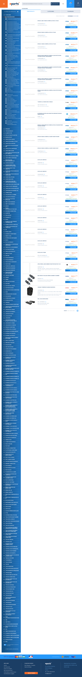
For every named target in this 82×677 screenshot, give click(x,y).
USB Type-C (7, 621)
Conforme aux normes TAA (11, 190)
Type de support (9, 608)
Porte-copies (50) (10, 99)
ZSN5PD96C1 (40, 209)
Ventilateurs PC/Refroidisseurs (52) (11, 124)
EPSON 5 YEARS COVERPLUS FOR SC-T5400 (47, 32)
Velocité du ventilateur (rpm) (11, 627)
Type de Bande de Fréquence (12, 570)
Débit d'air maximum (10, 201)
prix (6, 641)
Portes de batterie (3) (11, 100)
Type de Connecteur (10, 576)
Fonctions (8, 263)
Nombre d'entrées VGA (10, 418)
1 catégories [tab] (50, 11)
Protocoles (8, 469)
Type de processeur (10, 600)
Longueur (7, 317)
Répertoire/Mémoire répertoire (10, 488)
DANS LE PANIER (73, 27)
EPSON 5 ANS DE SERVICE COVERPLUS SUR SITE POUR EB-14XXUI (50, 91)
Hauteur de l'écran (10, 285)
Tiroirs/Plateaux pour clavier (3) (13, 119)
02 (68, 310)
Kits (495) (8, 88)
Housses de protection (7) (12, 81)
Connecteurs (8, 192)
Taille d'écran (8, 523)
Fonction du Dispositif (10, 261)
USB (6, 619)
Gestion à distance (9, 281)
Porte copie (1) (10, 98)
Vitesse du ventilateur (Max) (12, 635)
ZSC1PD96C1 (40, 185)
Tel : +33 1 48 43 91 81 (50, 671)
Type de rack (8, 602)
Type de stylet (8, 606)
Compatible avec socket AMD (12, 184)
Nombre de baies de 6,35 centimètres (10, 366)
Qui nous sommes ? (8, 670)
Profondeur (8, 465)
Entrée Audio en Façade (11, 237)
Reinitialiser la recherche (12, 649)
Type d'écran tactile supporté (10, 611)
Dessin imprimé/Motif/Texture (11, 208)
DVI (6, 229)
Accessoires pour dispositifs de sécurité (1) (13, 36)
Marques (7, 128)
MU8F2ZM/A (40, 266)
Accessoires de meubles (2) (13, 23)
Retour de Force (9, 500)
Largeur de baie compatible (12, 304)
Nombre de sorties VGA (10, 400)
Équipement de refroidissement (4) (11, 77)
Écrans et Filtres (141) (11, 75)
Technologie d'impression (11, 548)
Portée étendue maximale (11, 461)
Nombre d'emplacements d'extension (11, 403)
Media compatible (9, 340)
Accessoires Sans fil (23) (12, 55)
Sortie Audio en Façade (10, 504)
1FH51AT (39, 116)
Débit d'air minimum (10, 203)
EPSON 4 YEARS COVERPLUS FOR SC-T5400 (47, 43)
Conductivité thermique (11, 186)
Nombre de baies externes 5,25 (11, 374)
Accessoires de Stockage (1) (13, 25)
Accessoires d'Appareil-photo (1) (13, 20)
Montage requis (9, 353)
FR (63, 3)
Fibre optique (8, 253)
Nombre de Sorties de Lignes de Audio (12, 392)
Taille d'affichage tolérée (11, 517)
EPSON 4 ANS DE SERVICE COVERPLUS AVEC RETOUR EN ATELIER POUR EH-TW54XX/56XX (49, 67)
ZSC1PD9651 (40, 232)
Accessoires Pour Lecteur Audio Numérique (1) (13, 41)
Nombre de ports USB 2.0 (11, 387)
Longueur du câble (10, 322)
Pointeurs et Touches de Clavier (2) (12, 96)
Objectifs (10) (9, 90)
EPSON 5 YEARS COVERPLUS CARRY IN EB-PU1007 (48, 148)
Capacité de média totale (11, 141)
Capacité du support (10, 143)
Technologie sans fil (10, 552)
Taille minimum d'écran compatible (11, 537)
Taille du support (9, 525)
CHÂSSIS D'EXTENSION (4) (12, 71)
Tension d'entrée (9, 558)
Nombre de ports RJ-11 (10, 380)
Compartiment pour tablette (10, 168)
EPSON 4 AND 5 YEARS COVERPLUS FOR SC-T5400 (48, 20)
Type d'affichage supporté (11, 568)
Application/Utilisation (11, 135)
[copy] (44, 23)
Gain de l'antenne (9, 275)
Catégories (8, 14)
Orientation (8, 439)
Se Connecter (7, 667)
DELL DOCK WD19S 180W (43, 298)
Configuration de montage (12, 188)
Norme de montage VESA (11, 435)
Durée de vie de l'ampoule (11, 224)
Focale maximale (9, 257)
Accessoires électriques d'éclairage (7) (12, 30)
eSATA (6, 240)
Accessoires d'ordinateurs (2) (13, 28)
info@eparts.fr (48, 673)
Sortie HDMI (8, 506)
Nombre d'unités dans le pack (11, 421)
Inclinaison (8, 296)
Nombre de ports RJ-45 (10, 382)
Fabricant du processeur (11, 247)
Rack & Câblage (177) (11, 101)
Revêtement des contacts (11, 502)
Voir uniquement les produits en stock (12, 645)
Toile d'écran (8, 562)
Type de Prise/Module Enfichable (10, 598)
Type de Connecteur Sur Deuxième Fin (11, 579)
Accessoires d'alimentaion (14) (13, 18)
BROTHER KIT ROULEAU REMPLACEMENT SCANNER (48, 275)
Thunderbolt (8, 560)
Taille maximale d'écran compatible (11, 534)
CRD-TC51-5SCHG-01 (41, 104)
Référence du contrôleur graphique (11, 485)
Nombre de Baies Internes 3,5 (12, 378)
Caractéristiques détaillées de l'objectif (12, 153)
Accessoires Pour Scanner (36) (13, 49)
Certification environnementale (10, 160)
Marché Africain (28, 667)
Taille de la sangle (10, 519)
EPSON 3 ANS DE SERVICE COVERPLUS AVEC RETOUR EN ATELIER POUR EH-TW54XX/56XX (49, 79)
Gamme (7, 277)
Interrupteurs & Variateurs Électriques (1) (13, 86)
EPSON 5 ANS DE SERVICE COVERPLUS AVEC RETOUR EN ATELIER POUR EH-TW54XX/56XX (49, 56)
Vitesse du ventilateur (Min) (12, 637)
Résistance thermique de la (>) (12, 498)
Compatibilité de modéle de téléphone (12, 174)
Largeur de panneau (10, 311)
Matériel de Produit (10, 335)
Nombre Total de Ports (11, 426)
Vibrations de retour (10, 631)
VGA (6, 629)
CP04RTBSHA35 (41, 127)
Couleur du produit (10, 196)
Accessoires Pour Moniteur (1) (13, 45)
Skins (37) (8, 109)
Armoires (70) (10, 59)
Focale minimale (9, 259)
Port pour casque (9, 457)
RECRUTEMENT (31, 673)
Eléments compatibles (10, 233)
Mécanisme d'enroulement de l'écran (11, 338)
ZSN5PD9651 (40, 220)
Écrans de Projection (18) (12, 74)
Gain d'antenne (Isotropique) (9, 273)
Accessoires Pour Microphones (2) (11, 44)
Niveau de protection (10, 355)
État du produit (9, 242)
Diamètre (7, 213)
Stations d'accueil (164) (12, 110)
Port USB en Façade (10, 459)
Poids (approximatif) (10, 452)
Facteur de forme (9, 249)
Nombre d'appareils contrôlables (10, 361)
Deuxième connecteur (10, 211)
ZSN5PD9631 (40, 162)
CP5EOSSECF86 (41, 35)
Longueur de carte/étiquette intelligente (11, 320)
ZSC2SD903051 (40, 174)
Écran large (8, 231)
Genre (6, 279)
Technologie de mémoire (11, 546)
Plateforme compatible (11, 450)
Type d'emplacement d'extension (10, 614)
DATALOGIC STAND (42, 252)
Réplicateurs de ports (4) (12, 105)
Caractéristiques (9, 150)
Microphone (8, 344)
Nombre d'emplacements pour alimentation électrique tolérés (11, 410)
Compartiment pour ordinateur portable (10, 165)
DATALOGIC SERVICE (42, 159)
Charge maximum (9, 162)
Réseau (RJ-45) (8, 490)
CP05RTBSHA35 (41, 139)
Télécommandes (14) (11, 117)
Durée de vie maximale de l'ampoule (11, 227)
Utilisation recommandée (11, 624)
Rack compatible (9, 479)
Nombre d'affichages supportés (10, 358)
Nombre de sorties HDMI (11, 394)
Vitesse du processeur (10, 633)
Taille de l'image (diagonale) (12, 521)
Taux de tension (9, 539)
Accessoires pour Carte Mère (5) (13, 33)
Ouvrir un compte (8, 668)
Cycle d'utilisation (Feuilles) (10, 199)
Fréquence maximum (10, 268)
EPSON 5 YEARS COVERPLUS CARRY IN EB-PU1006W (48, 136)
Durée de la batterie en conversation (11, 222)
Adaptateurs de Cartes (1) (12, 56)
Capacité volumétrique (11, 148)
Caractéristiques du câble (11, 155)
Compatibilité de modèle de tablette (12, 171)
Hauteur (7, 283)
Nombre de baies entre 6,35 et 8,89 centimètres (12, 369)
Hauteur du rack (9, 287)
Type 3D (7, 564)
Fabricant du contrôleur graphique (11, 245)
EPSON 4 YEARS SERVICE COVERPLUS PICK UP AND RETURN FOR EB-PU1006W (50, 125)
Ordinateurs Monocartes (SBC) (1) (14, 92)
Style (6, 512)
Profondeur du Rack (10, 467)
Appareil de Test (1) (11, 58)
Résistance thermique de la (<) (12, 495)
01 (65, 310)
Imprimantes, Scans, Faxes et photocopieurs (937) (13, 84)
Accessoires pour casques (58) (13, 34)
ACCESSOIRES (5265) (10, 16)
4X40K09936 (40, 290)
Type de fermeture (9, 589)
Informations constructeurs (10, 672)
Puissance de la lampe (10, 471)
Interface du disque (10, 298)
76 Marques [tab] (70, 11)
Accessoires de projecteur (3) (13, 24)
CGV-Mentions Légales (9, 673)
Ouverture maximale (10, 441)
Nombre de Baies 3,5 (9, 363)
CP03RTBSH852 (41, 81)
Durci (6, 219)
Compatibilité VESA (9, 177)
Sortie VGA (8, 508)
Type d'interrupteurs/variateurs (12, 617)
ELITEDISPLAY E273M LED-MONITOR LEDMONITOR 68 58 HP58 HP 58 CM (49, 114)
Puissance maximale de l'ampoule (10, 474)
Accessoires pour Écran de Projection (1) (13, 39)
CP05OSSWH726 (41, 93)
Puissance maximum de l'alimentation (10, 477)
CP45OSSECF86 (41, 23)
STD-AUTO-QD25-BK (42, 255)
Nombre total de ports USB (12, 428)
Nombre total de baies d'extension (10, 424)
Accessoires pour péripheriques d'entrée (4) (13, 47)
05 (73, 310)
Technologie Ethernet (10, 550)
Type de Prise (8, 595)
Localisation (8, 315)
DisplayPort (8, 215)
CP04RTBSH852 (41, 70)
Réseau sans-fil (9, 492)
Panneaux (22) (10, 94)
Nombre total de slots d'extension (11, 431)
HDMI (6, 291)
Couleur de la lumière (10, 194)
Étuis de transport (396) (12, 80)
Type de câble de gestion (11, 574)
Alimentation (8, 133)
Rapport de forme (9, 482)
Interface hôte (9, 300)
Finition (7, 255)
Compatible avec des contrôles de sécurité (10, 182)
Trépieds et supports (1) (12, 122)
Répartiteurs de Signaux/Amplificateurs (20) (13, 104)
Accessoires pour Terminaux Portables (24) (13, 54)
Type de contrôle (9, 584)
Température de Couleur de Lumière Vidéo (12, 555)
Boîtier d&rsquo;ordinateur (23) (13, 64)
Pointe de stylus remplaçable (9, 455)
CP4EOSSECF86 (41, 46)
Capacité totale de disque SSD (11, 146)
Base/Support (8, 137)
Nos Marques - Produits (30, 665)
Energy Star (8, 235)
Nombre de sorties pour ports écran (11, 397)
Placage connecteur (10, 448)
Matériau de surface (10, 333)
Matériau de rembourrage (11, 331)
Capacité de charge (10, 139)
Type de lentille (9, 591)
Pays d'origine (8, 443)
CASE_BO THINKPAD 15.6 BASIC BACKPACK (46, 287)
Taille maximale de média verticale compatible (11, 531)
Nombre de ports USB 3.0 (11, 389)
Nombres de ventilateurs (11, 433)
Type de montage (9, 593)
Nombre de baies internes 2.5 (12, 376)
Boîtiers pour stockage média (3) (13, 66)
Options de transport (10, 437)
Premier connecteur (10, 463)
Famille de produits (10, 251)
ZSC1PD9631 (40, 197)
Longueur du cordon (10, 325)
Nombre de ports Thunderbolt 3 (9, 385)
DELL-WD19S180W (41, 301)
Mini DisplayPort (9, 346)
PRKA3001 (40, 278)
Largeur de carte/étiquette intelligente (12, 307)
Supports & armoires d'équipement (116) (11, 115)
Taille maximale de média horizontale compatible (11, 528)
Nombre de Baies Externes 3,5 (12, 371)
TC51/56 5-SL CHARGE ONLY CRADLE (45, 101)
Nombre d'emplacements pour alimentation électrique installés (11, 406)
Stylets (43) (9, 113)
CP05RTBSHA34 (41, 151)
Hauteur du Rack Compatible (12, 289)
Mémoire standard (9, 342)
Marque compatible (10, 327)
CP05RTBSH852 (41, 58)
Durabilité (8, 217)
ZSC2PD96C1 (40, 243)
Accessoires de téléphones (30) (14, 27)
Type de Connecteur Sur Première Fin (11, 582)
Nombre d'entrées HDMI (11, 416)
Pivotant (7, 445)
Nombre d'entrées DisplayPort (9, 413)
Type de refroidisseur (10, 604)
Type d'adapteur (9, 566)
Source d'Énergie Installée (11, 510)
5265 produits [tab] (30, 11)
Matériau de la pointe (10, 329)
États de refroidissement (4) (13, 79)
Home (5, 665)
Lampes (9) (9, 89)
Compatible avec (9, 179)
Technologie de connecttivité (9, 544)
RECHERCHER (55, 3)
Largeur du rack (9, 313)
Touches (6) (9, 120)
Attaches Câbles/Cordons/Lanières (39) (13, 61)
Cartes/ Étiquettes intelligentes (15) (11, 70)
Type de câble (8, 572)
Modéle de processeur (10, 348)
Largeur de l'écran (10, 309)
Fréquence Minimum (10, 270)
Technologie (8, 541)
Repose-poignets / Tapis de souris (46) (13, 108)
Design (7, 206)
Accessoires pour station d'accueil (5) (12, 51)
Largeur (7, 302)
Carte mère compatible (11, 157)
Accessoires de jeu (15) (12, 21)
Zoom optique (8, 639)
